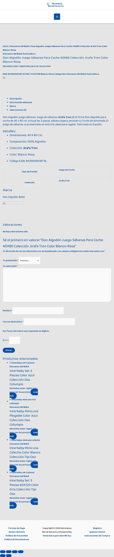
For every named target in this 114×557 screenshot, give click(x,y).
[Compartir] (15, 551)
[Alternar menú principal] (57, 17)
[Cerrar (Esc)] (20, 551)
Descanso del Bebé (19, 46)
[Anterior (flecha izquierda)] (3, 555)
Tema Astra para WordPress (57, 535)
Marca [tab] (13, 106)
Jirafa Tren (64, 181)
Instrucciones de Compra (97, 535)
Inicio (5, 46)
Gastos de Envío (16, 532)
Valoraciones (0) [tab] (18, 110)
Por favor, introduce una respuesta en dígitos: (26, 331)
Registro (97, 528)
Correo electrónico (13, 322)
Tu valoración (10, 266)
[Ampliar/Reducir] (3, 551)
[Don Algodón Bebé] (13, 86)
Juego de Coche (67, 170)
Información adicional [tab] (21, 102)
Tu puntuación (10, 260)
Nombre (7, 310)
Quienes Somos (97, 532)
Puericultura (29, 54)
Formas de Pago (16, 528)
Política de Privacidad (17, 535)
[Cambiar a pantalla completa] (9, 551)
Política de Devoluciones (16, 539)
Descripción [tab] (16, 98)
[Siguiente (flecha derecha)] (9, 555)
